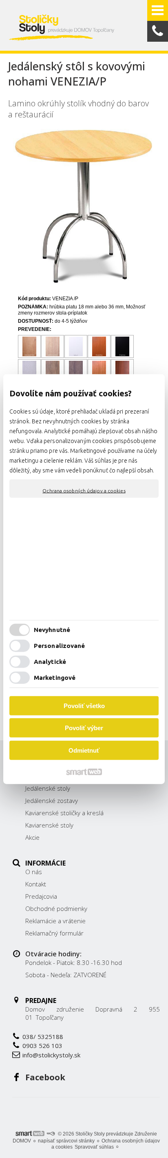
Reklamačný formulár (54, 933)
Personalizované (59, 645)
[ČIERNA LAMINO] (122, 346)
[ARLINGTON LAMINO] (29, 346)
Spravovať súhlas (94, 1147)
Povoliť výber (84, 727)
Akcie (32, 837)
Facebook (45, 1077)
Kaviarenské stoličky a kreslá (64, 813)
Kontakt (35, 884)
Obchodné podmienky (56, 908)
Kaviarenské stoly (49, 825)
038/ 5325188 (42, 1036)
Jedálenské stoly (47, 788)
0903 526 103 (42, 1045)
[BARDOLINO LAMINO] (52, 346)
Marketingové (54, 677)
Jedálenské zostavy (51, 800)
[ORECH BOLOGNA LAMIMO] (122, 370)
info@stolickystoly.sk (51, 1055)
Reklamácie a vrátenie (55, 921)
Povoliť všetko (84, 705)
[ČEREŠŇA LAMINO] (99, 346)
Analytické (50, 661)
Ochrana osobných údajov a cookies (83, 490)
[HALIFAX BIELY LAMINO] (29, 370)
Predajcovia (41, 896)
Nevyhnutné (52, 629)
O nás (33, 872)
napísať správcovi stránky (66, 1141)
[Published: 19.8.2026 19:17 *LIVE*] (50, 1134)
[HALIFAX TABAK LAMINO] (76, 370)
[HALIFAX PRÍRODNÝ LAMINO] (52, 370)
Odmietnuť (84, 750)
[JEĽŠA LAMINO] (99, 370)
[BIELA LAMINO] (76, 346)
